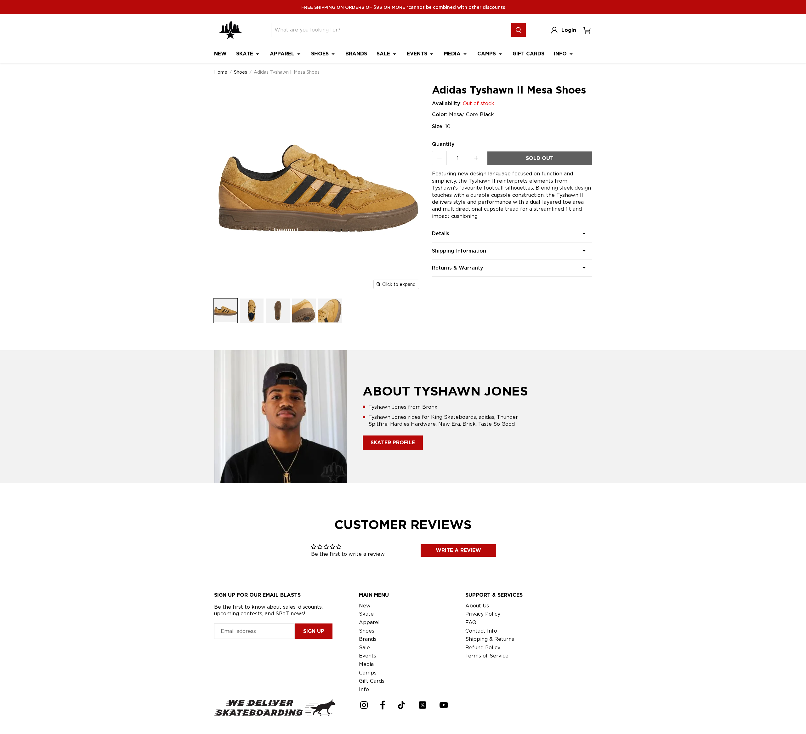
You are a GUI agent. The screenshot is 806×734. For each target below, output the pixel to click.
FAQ (470, 622)
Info (561, 54)
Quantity (443, 144)
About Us (477, 606)
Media (453, 54)
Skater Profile (393, 443)
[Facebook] (382, 705)
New (220, 54)
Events (418, 54)
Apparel (283, 54)
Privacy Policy (482, 614)
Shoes (320, 54)
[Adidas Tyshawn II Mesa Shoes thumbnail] (225, 310)
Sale (384, 54)
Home (220, 72)
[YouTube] (444, 705)
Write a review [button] (458, 550)
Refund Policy (482, 648)
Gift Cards (528, 54)
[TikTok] (402, 705)
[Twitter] (422, 705)
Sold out (539, 158)
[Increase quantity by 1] (476, 158)
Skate (245, 54)
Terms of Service (486, 656)
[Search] (518, 30)
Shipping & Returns (489, 639)
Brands (356, 54)
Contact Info (481, 631)
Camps (487, 54)
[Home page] (230, 30)
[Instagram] (364, 705)
